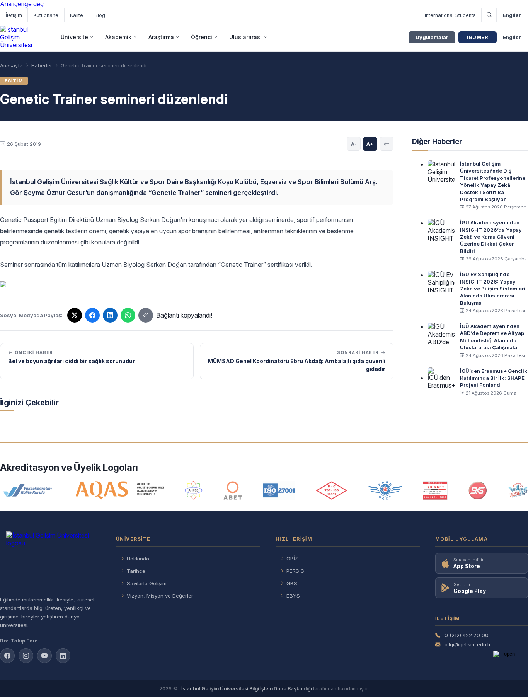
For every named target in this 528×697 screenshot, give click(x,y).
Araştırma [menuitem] (161, 37)
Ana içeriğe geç (22, 4)
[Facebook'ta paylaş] (92, 315)
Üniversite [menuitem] (74, 37)
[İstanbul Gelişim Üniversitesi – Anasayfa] (22, 37)
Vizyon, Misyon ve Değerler (160, 596)
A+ (370, 144)
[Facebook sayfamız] (7, 655)
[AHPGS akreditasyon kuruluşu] (193, 490)
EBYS (293, 596)
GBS (291, 583)
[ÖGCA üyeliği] (385, 490)
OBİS (292, 558)
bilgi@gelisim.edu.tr (468, 644)
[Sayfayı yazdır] (386, 144)
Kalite (76, 15)
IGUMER (477, 37)
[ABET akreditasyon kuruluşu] (232, 490)
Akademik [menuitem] (118, 37)
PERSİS (295, 571)
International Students (450, 15)
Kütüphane (46, 15)
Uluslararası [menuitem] (245, 37)
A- (354, 144)
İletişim (14, 15)
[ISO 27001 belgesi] (279, 490)
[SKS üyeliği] (477, 490)
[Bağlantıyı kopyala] (145, 315)
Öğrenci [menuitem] (201, 37)
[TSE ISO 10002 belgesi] (331, 490)
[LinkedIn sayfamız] (110, 315)
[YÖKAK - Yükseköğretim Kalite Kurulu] (27, 490)
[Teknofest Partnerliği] (518, 490)
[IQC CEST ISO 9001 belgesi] (435, 490)
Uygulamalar (432, 37)
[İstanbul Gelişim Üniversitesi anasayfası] (50, 560)
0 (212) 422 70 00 (467, 635)
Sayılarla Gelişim (147, 583)
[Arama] (489, 15)
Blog (100, 15)
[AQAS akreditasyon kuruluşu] (120, 490)
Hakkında (138, 558)
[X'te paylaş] (74, 315)
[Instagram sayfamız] (26, 655)
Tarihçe (136, 571)
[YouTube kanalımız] (44, 655)
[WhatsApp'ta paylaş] (128, 315)
